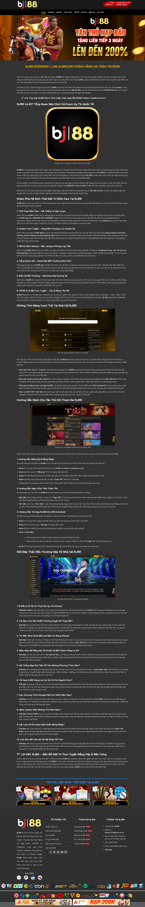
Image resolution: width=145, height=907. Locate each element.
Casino (51, 12)
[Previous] (16, 796)
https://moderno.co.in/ (94, 98)
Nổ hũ (58, 12)
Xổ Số (76, 12)
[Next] (128, 796)
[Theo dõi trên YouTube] (62, 852)
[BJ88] (42, 5)
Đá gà (83, 12)
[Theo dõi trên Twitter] (54, 852)
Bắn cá (92, 12)
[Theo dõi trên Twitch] (66, 852)
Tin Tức (100, 12)
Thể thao (68, 12)
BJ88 (43, 12)
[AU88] (43, 902)
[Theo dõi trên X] (50, 852)
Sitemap (108, 850)
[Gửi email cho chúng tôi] (58, 852)
